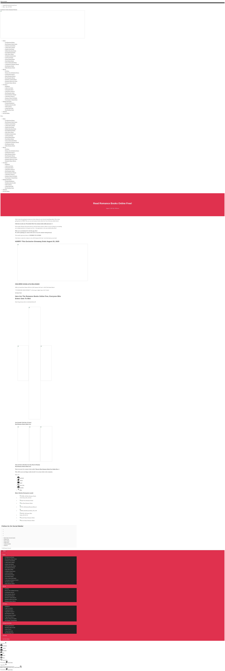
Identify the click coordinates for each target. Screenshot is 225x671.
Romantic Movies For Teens (11, 81)
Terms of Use (6, 539)
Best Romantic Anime (10, 93)
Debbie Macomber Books (10, 50)
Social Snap (10, 662)
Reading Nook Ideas (7, 101)
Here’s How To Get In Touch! (9, 537)
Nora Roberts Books (9, 61)
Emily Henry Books (9, 54)
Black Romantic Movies (10, 76)
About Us (6, 545)
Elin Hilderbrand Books (10, 52)
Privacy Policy (6, 540)
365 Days (7, 71)
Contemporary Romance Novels (12, 64)
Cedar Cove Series (9, 88)
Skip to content (3, 1)
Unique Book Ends (9, 108)
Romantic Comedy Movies (11, 79)
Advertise (5, 111)
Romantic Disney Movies (10, 82)
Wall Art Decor (8, 106)
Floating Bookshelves (9, 103)
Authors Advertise (7, 543)
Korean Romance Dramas (10, 94)
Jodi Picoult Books (9, 57)
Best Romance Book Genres (11, 44)
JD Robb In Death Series (10, 55)
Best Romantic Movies (10, 77)
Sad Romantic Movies (10, 74)
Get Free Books (6, 113)
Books (4, 40)
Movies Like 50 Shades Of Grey (12, 72)
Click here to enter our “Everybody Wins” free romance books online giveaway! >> (34, 223)
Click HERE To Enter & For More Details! (27, 284)
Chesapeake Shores (9, 89)
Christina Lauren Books (10, 45)
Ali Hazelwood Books (10, 42)
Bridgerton (7, 86)
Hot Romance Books (9, 66)
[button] (112, 116)
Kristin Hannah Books (10, 59)
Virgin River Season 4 (10, 91)
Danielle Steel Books (9, 49)
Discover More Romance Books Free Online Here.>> (48, 469)
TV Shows (5, 84)
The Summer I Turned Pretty (11, 99)
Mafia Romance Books (10, 67)
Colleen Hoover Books (10, 47)
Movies (4, 69)
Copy (17, 667)
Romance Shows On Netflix (11, 98)
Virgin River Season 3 (10, 96)
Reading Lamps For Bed (10, 104)
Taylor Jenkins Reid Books (11, 62)
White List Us (6, 542)
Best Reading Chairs (9, 110)
